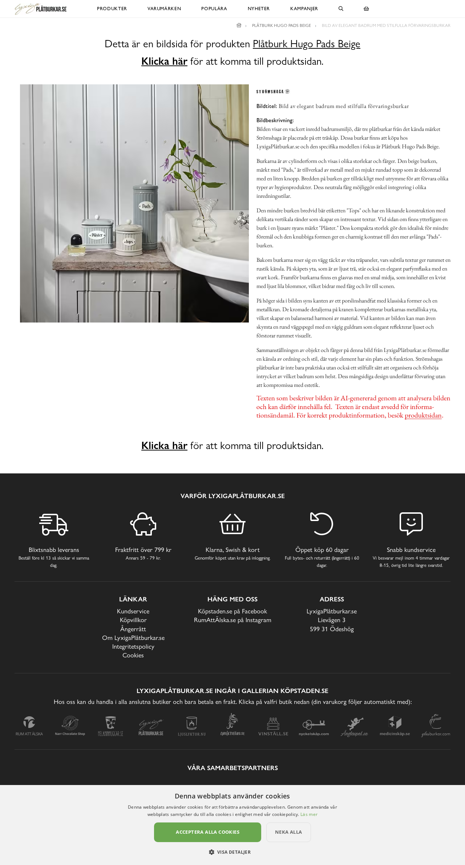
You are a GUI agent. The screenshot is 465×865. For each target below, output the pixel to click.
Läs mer (309, 814)
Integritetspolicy (133, 646)
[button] (232, 852)
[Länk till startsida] (239, 25)
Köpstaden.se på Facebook (232, 611)
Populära (214, 8)
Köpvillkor (133, 620)
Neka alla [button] (288, 832)
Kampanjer (304, 8)
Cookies (133, 655)
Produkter (112, 8)
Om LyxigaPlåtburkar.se (133, 637)
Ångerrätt (133, 629)
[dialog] (232, 825)
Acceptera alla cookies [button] (207, 832)
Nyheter (259, 8)
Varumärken (164, 8)
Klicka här (164, 61)
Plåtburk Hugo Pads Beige (306, 44)
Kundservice (133, 611)
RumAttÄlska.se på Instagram (232, 620)
